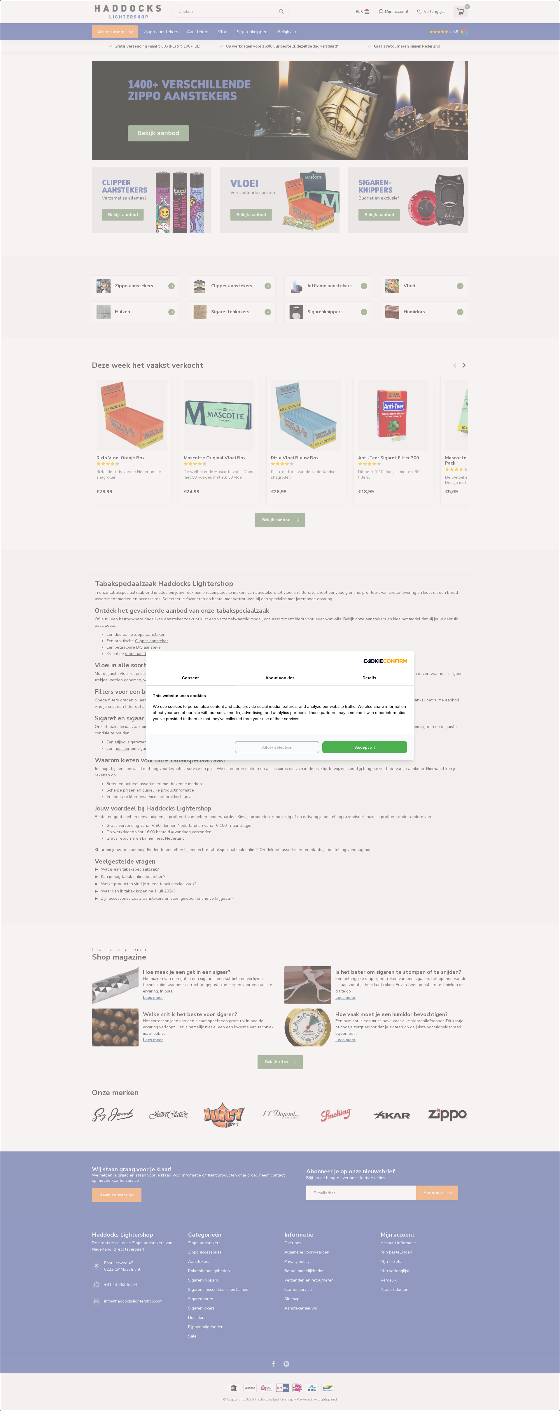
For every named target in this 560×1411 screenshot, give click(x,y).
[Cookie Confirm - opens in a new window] (385, 661)
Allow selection (277, 747)
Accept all (365, 747)
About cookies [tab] (280, 677)
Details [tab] (369, 677)
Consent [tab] (190, 677)
